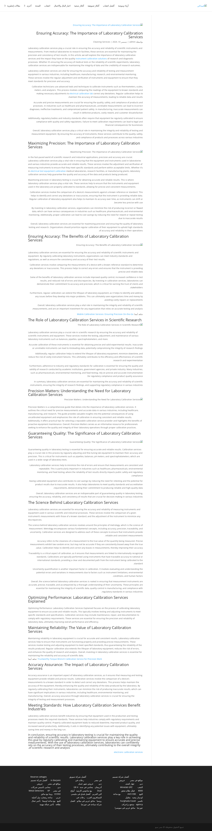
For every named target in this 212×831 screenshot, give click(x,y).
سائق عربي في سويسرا (125, 807)
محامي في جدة (86, 787)
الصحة (38, 6)
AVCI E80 (131, 794)
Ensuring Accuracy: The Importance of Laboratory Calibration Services (89, 34)
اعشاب (47, 6)
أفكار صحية (79, 6)
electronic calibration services (128, 752)
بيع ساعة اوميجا (48, 801)
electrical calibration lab (81, 93)
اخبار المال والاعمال (62, 6)
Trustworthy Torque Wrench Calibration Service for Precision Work (70, 659)
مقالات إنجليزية (13, 6)
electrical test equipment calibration (48, 171)
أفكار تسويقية (93, 6)
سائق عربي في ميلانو (86, 801)
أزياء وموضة (123, 6)
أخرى (29, 6)
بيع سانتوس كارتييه (84, 790)
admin (132, 41)
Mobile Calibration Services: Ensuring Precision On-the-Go (105, 314)
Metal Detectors (36, 790)
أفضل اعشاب (108, 6)
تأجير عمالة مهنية (47, 804)
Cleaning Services (101, 41)
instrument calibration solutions (91, 58)
